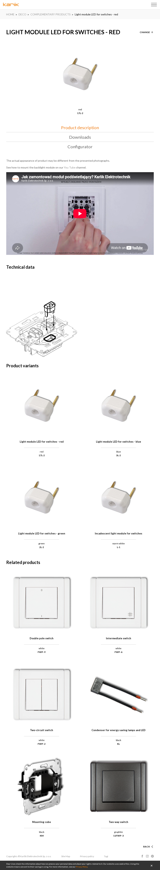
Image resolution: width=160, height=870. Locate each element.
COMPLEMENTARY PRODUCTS (50, 14)
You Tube (70, 167)
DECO (22, 14)
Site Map (65, 856)
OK (151, 865)
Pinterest (152, 856)
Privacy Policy (81, 867)
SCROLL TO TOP (140, 841)
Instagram (147, 856)
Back (146, 846)
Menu (154, 5)
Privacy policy (87, 856)
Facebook (142, 856)
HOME (10, 14)
